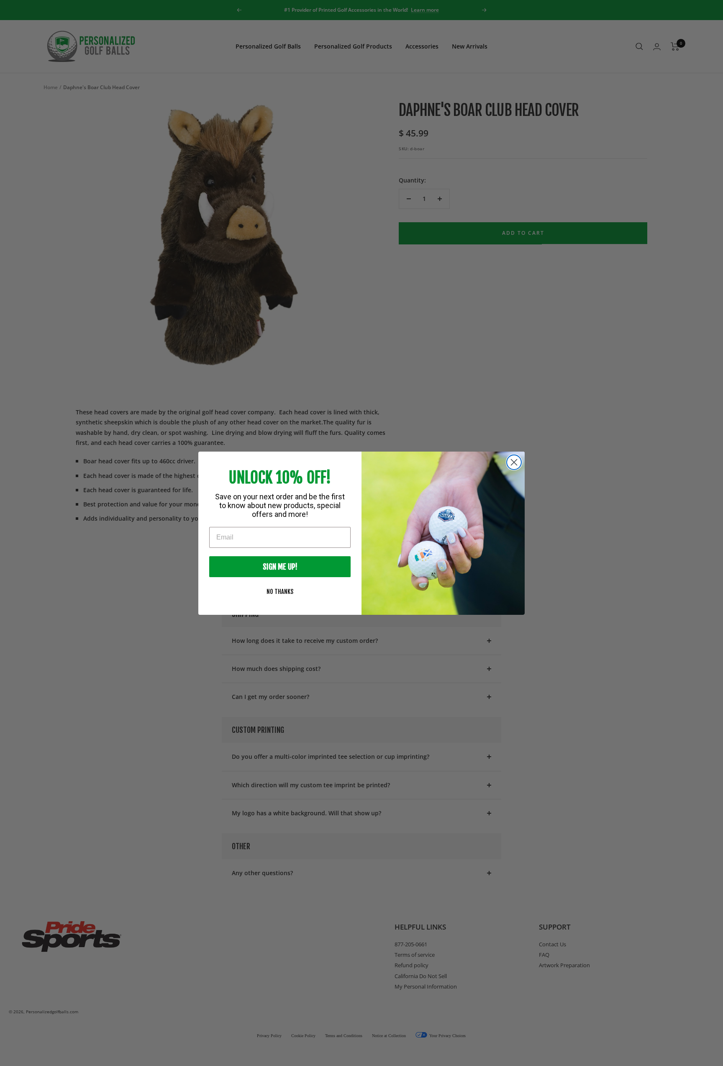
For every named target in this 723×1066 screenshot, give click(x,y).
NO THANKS (280, 591)
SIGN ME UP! (280, 566)
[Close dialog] (514, 462)
